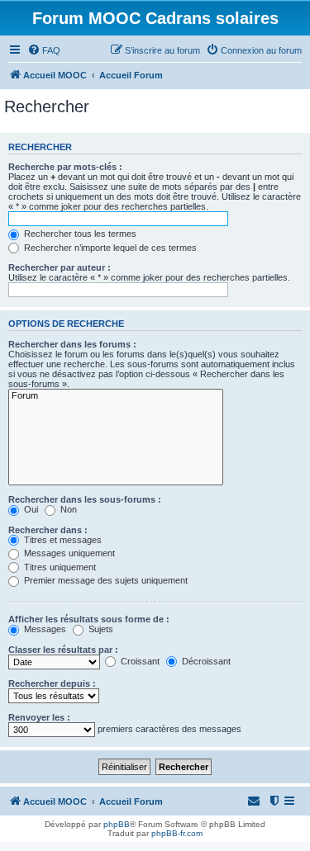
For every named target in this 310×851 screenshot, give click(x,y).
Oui (29, 509)
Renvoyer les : (39, 717)
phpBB (116, 824)
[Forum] (116, 396)
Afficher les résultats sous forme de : (88, 619)
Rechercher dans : (48, 530)
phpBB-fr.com (177, 833)
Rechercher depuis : (52, 683)
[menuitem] (43, 50)
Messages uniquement (68, 553)
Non (67, 509)
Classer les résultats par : (63, 650)
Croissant (139, 661)
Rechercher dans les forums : (72, 344)
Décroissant (205, 661)
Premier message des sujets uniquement (104, 580)
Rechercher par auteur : (59, 267)
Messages (43, 629)
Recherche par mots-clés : (65, 167)
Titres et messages (61, 540)
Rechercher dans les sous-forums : (84, 499)
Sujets (99, 629)
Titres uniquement (58, 567)
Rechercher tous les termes (78, 234)
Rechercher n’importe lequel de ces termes (109, 248)
